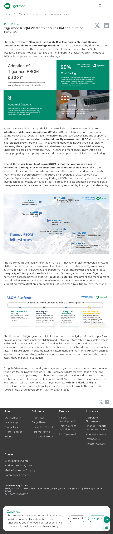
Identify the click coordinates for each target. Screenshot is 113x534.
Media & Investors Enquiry (20, 470)
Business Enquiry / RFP (18, 465)
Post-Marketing (41, 431)
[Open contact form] (107, 528)
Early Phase (39, 422)
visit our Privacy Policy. (46, 526)
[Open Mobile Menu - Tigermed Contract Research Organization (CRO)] (107, 6)
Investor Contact (96, 443)
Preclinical (38, 417)
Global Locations (14, 427)
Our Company (13, 417)
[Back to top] (107, 519)
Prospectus (92, 439)
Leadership (11, 422)
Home (7, 14)
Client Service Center (17, 460)
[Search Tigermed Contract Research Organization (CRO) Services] (100, 6)
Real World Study (42, 436)
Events (9, 436)
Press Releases (13, 431)
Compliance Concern (17, 475)
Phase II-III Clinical (42, 427)
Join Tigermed (67, 434)
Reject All (77, 518)
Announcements (96, 434)
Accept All (97, 518)
